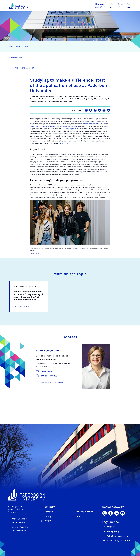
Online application (84, 512)
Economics (74, 126)
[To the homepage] (18, 5)
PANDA (48, 521)
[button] (101, 6)
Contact (25, 46)
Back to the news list (24, 68)
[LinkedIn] (116, 513)
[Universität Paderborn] (70, 495)
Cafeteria (49, 512)
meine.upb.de (63, 143)
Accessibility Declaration (119, 540)
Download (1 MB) (35, 253)
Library (48, 516)
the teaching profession (71, 128)
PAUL (78, 516)
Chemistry (88, 124)
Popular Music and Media (58, 126)
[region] (68, 46)
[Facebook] (110, 513)
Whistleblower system (117, 536)
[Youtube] (122, 513)
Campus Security (20, 527)
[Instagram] (104, 513)
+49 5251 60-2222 (20, 530)
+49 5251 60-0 (18, 522)
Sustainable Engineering (38, 126)
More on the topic (14, 46)
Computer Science (98, 124)
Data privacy (113, 531)
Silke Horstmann (47, 350)
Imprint (110, 527)
